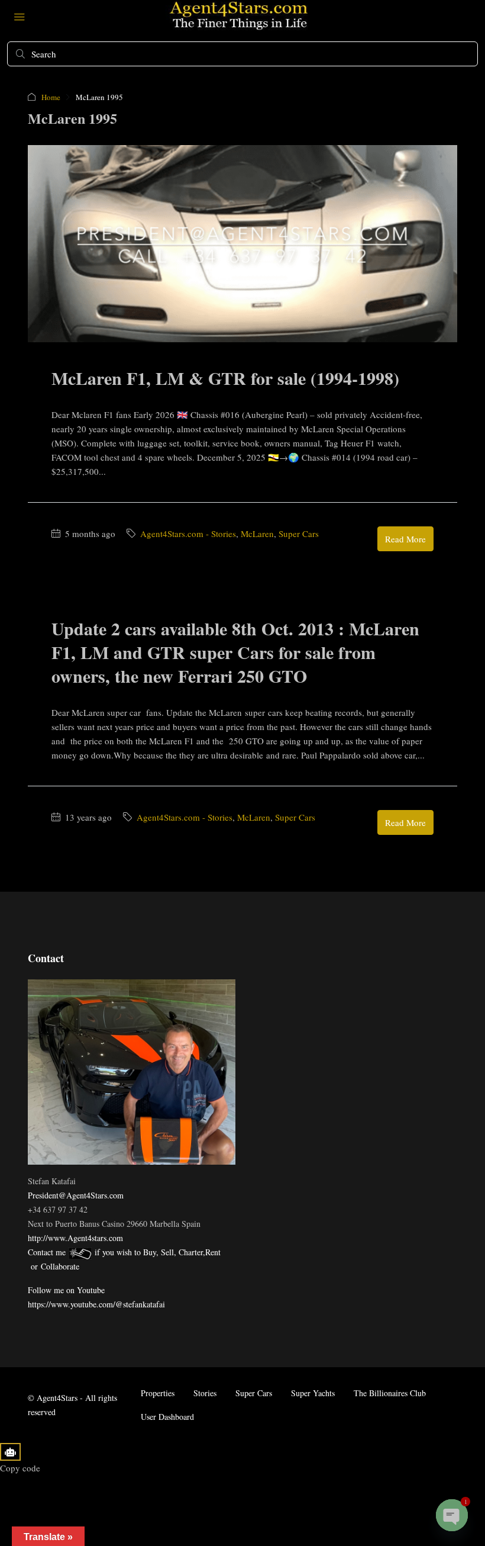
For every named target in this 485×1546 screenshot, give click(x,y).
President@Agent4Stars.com (76, 1195)
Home (50, 97)
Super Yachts (313, 1393)
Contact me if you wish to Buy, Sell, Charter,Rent (124, 1252)
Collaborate (60, 1266)
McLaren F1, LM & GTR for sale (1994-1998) (225, 378)
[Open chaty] (452, 1515)
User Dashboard (167, 1416)
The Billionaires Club (390, 1393)
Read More (405, 539)
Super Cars (299, 533)
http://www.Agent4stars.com (75, 1237)
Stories (204, 1393)
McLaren (257, 533)
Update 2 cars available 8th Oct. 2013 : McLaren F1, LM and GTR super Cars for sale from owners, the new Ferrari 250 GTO (235, 652)
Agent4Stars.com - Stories (188, 533)
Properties (157, 1393)
